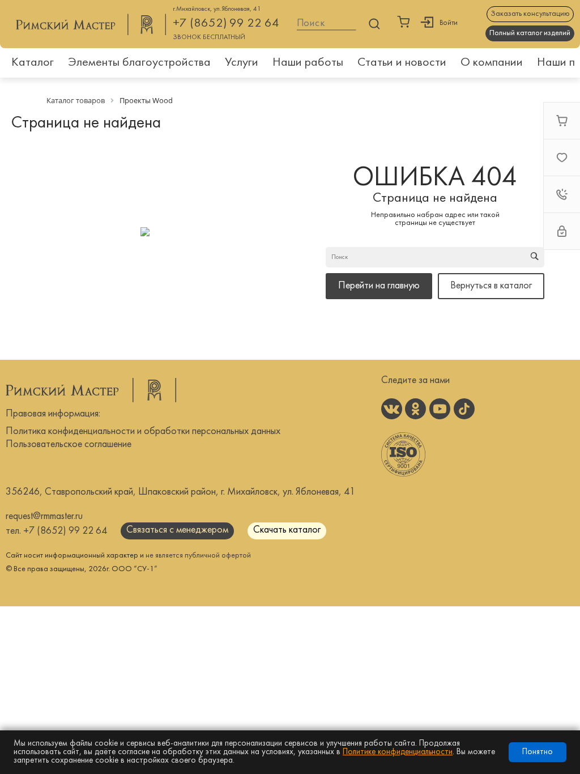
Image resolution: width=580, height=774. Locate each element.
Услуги (241, 63)
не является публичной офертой (198, 555)
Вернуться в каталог (491, 286)
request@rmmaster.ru (44, 516)
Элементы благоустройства (139, 63)
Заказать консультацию (530, 14)
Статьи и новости (401, 63)
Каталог (32, 63)
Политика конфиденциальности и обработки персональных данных (143, 431)
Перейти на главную (379, 286)
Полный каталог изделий (529, 33)
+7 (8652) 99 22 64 (226, 23)
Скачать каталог (287, 530)
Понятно (537, 752)
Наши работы (307, 63)
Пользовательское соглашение (68, 444)
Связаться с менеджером (177, 530)
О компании (491, 63)
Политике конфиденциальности (398, 752)
